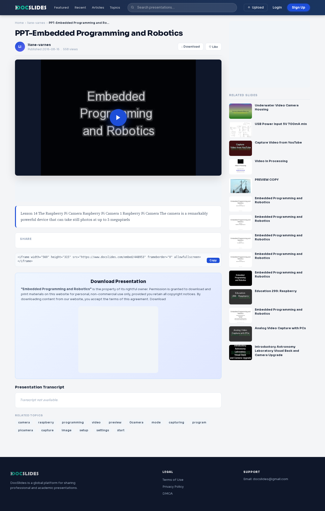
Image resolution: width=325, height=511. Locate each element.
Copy (213, 260)
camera (24, 422)
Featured (61, 7)
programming (73, 422)
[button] (118, 118)
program (199, 422)
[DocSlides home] (31, 7)
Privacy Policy (173, 487)
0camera (136, 422)
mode (156, 422)
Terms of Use (172, 480)
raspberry (46, 422)
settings (102, 430)
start (120, 430)
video (96, 422)
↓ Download (190, 47)
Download (158, 299)
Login (277, 7)
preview (115, 422)
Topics (115, 7)
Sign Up (298, 7)
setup (83, 430)
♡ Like (213, 47)
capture (47, 430)
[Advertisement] (118, 339)
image (66, 430)
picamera (25, 430)
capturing (176, 422)
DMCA (167, 493)
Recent (80, 7)
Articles (98, 7)
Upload (258, 7)
